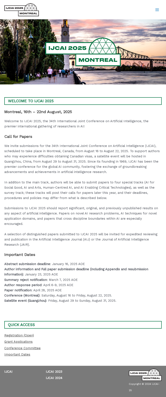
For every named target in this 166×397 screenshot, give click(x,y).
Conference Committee (22, 348)
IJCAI (8, 372)
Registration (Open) (19, 335)
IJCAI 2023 (54, 372)
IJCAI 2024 (54, 378)
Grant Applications (18, 342)
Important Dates (17, 354)
